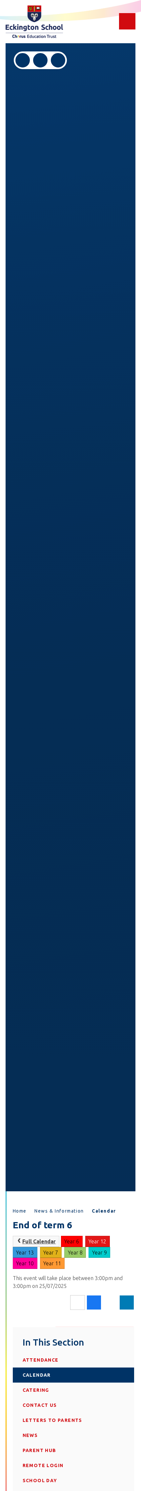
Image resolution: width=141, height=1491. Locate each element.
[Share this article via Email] (77, 1302)
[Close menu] (127, 21)
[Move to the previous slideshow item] (22, 60)
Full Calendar (39, 1241)
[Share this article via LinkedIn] (126, 1302)
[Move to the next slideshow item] (40, 60)
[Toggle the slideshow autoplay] (58, 60)
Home (20, 1211)
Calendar (104, 1211)
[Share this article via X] (110, 1302)
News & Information (59, 1211)
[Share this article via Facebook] (94, 1302)
